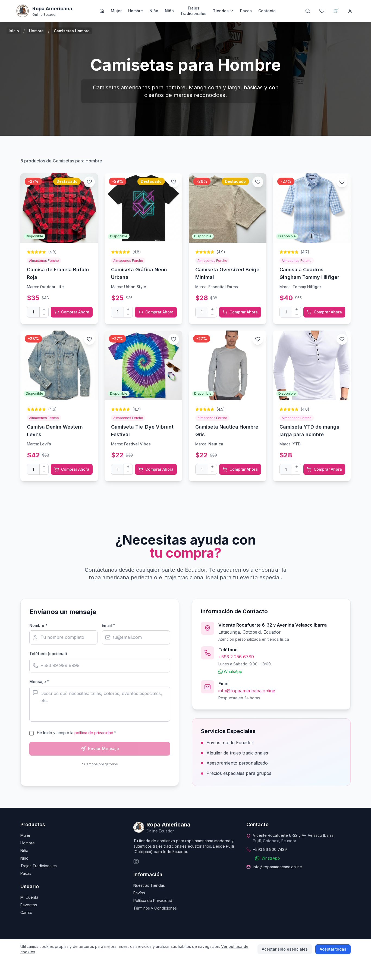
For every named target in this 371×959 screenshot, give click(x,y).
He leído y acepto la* (76, 732)
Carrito (26, 912)
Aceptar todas (333, 949)
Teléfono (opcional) (48, 653)
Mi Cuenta (29, 897)
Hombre (135, 10)
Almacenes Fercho (44, 261)
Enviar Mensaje (103, 748)
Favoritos (28, 905)
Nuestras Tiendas (149, 885)
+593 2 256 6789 (236, 656)
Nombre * (38, 625)
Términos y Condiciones (155, 908)
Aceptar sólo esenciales (285, 949)
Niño (169, 10)
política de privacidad (93, 732)
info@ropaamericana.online (246, 690)
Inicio (14, 31)
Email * (108, 625)
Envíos (139, 893)
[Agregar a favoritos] (89, 182)
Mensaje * (39, 681)
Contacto (267, 10)
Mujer (116, 10)
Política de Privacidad (152, 900)
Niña (153, 10)
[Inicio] (101, 10)
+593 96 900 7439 (270, 849)
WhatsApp (233, 671)
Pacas (246, 10)
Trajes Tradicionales (193, 11)
